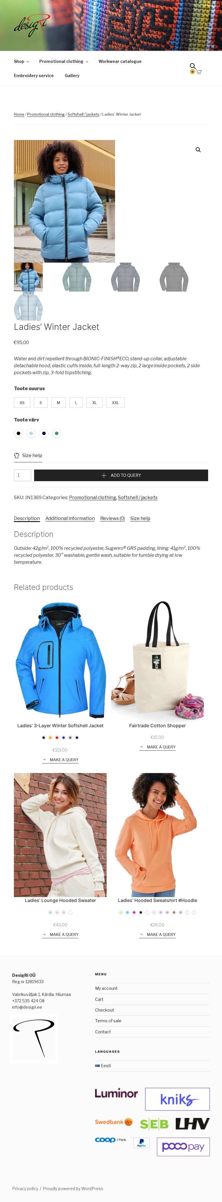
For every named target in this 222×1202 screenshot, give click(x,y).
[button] (198, 150)
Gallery (72, 75)
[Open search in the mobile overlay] (195, 67)
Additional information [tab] (70, 518)
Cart (99, 999)
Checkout (104, 1010)
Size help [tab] (140, 518)
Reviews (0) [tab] (112, 518)
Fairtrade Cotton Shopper (157, 725)
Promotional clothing (61, 61)
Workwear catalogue (120, 61)
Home (19, 114)
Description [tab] (27, 518)
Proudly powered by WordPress (73, 1188)
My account (106, 988)
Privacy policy (25, 1188)
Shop (19, 61)
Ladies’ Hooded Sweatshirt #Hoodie (157, 900)
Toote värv (26, 420)
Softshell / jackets (83, 114)
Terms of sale (108, 1020)
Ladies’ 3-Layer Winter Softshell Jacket (60, 725)
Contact (103, 1031)
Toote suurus (29, 388)
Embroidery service (34, 75)
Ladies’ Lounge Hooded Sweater (60, 900)
